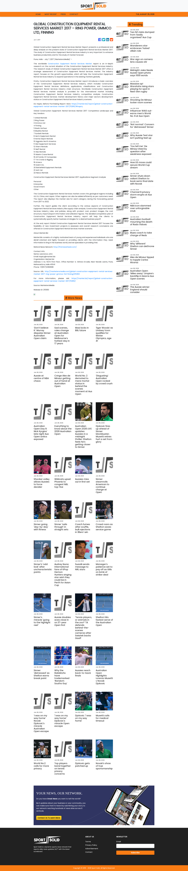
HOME (38, 14)
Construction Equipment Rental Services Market (70, 63)
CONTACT (74, 14)
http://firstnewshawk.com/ (65, 247)
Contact (88, 852)
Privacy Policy (91, 845)
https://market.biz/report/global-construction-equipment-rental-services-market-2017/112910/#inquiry (73, 105)
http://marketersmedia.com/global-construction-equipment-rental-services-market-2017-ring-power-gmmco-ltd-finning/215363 (73, 272)
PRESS (63, 14)
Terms (88, 841)
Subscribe (135, 852)
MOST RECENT (51, 14)
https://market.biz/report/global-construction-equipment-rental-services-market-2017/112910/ (73, 279)
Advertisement (91, 848)
